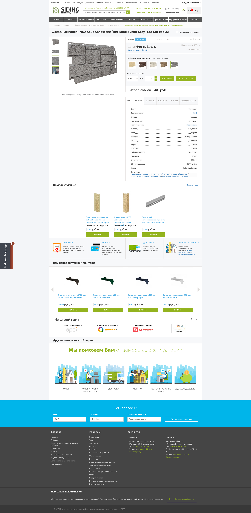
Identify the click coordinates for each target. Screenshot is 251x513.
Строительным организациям (102, 462)
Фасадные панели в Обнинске (175, 176)
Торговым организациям (100, 465)
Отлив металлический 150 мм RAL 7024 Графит (141, 296)
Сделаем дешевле (185, 388)
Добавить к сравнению (189, 32)
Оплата (99, 2)
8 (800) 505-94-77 (121, 8)
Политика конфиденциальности (103, 471)
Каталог (56, 19)
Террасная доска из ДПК (61, 454)
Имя (55, 414)
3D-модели (144, 2)
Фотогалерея (131, 2)
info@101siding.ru (145, 449)
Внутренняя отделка (178, 19)
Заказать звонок (172, 12)
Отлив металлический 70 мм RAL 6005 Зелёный (106, 296)
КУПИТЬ (97, 234)
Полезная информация (99, 453)
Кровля (132, 19)
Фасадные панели (86, 19)
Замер (66, 388)
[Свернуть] (13, 243)
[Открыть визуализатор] (6, 256)
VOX (195, 113)
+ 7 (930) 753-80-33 (152, 12)
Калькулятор (173, 9)
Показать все (192, 185)
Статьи (92, 474)
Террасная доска (117, 19)
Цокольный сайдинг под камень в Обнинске (168, 174)
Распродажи (56, 464)
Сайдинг (70, 19)
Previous (52, 289)
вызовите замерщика (186, 254)
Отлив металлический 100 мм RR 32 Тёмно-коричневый (72, 296)
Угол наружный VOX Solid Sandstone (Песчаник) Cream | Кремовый (123, 220)
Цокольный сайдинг (139, 174)
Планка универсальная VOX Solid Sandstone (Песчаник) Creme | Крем (97, 219)
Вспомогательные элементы (63, 461)
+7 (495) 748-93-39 (152, 8)
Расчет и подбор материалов (90, 390)
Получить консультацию (181, 419)
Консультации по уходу (161, 390)
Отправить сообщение (184, 499)
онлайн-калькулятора (185, 251)
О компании (70, 2)
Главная (57, 25)
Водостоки (101, 19)
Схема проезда (135, 452)
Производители (161, 19)
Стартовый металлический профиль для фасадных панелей (153, 219)
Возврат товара (96, 478)
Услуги (80, 2)
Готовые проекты (96, 484)
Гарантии (109, 2)
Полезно (119, 2)
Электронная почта (136, 414)
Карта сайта (94, 468)
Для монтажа (146, 19)
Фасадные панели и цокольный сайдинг (90, 25)
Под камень (114, 25)
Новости (54, 437)
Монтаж (137, 388)
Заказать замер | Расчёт (138, 50)
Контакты (156, 2)
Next (199, 289)
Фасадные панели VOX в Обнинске (146, 176)
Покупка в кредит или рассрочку (103, 481)
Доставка (89, 2)
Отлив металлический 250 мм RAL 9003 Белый (177, 296)
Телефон (94, 414)
